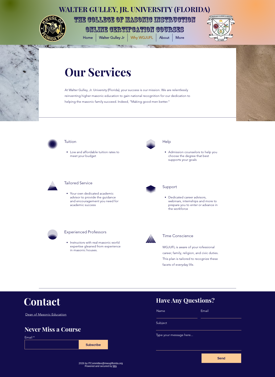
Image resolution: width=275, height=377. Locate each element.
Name (160, 310)
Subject (161, 323)
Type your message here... (174, 335)
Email (28, 337)
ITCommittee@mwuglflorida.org (105, 363)
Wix (115, 366)
